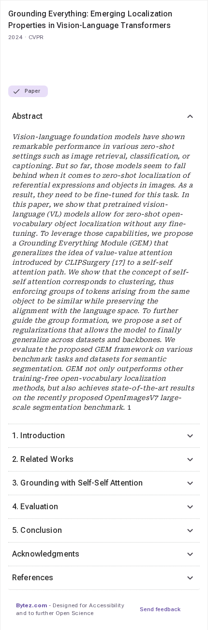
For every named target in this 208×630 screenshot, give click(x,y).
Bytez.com (31, 605)
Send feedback (160, 609)
